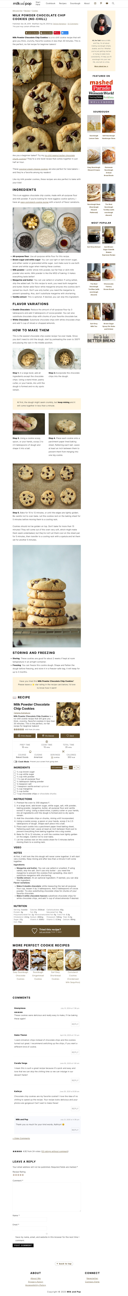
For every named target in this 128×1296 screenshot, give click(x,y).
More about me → (101, 66)
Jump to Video (47, 33)
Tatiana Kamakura (22, 713)
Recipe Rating (19, 1172)
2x (74, 767)
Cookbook (50, 3)
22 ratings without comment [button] (55, 1151)
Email (16, 1224)
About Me (36, 1278)
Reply (75, 1024)
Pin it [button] (58, 33)
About (87, 3)
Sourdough (75, 3)
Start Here (38, 3)
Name (16, 1215)
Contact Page (92, 1282)
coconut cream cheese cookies (33, 169)
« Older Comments (21, 1138)
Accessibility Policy (35, 1285)
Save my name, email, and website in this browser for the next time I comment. (47, 1239)
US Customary (56, 767)
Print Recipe (26, 736)
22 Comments (73, 24)
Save (71, 736)
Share (66, 33)
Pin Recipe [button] (49, 736)
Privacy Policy (35, 1282)
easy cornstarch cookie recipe (35, 202)
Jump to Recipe (32, 33)
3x (78, 767)
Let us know (45, 932)
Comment (18, 1181)
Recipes (63, 3)
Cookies (35, 11)
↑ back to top (64, 1264)
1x (71, 767)
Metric (65, 767)
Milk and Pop (17, 11)
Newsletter (92, 1278)
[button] (15, 729)
